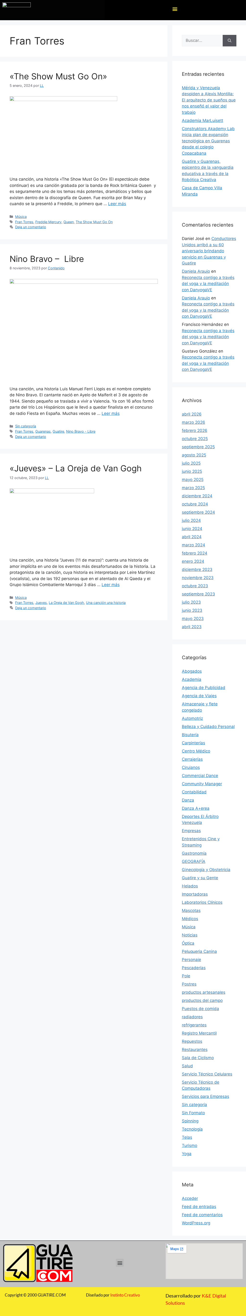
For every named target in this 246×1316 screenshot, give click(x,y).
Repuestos (192, 1041)
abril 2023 (192, 626)
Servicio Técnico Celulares (207, 1074)
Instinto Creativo (125, 1294)
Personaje (191, 959)
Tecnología (192, 1129)
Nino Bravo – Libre (47, 259)
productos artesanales (203, 992)
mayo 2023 (193, 618)
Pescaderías (194, 967)
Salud (187, 1065)
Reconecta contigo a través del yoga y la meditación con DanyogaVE (208, 283)
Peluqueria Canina (199, 951)
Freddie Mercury (48, 222)
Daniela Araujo (196, 271)
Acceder (190, 1198)
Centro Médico (196, 751)
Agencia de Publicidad (203, 687)
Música (21, 217)
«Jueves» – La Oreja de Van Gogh (76, 468)
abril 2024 (192, 536)
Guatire (58, 431)
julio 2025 (191, 463)
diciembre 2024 (197, 496)
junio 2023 (192, 610)
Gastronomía (194, 853)
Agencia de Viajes (199, 695)
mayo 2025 (192, 479)
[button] (175, 9)
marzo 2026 (193, 422)
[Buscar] (229, 40)
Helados (190, 886)
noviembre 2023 (198, 577)
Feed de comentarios (202, 1214)
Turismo (189, 1145)
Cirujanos (191, 767)
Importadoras (195, 894)
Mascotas (191, 910)
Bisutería (190, 734)
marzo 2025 (193, 487)
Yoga (186, 1153)
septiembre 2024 (198, 512)
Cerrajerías (192, 759)
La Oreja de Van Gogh (66, 603)
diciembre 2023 (197, 569)
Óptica (188, 943)
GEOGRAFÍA (193, 861)
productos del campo (202, 1000)
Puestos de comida (200, 1008)
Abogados (192, 671)
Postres (189, 984)
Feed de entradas (199, 1206)
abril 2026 (192, 414)
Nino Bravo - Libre (80, 431)
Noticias (189, 935)
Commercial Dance (200, 775)
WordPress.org (196, 1223)
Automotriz (192, 718)
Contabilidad (194, 792)
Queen (68, 222)
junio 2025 (192, 471)
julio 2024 (191, 520)
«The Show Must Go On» (58, 76)
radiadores (192, 1016)
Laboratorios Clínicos (202, 902)
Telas (187, 1137)
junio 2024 (192, 528)
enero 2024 (193, 561)
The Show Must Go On (94, 222)
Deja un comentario (30, 227)
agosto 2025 (194, 455)
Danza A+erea (195, 808)
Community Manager (202, 783)
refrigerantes (194, 1025)
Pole (186, 976)
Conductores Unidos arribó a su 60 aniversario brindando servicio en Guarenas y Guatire (209, 251)
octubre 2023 (195, 585)
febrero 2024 (194, 553)
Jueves (41, 603)
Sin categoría (25, 426)
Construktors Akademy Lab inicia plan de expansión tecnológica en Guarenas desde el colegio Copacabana (208, 141)
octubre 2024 (195, 504)
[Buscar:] (202, 40)
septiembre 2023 (198, 594)
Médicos (190, 918)
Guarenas (43, 431)
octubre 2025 (195, 438)
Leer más (117, 203)
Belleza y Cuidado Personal (208, 726)
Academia (191, 679)
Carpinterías (193, 742)
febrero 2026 (194, 430)
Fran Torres (24, 222)
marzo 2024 (193, 545)
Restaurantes (195, 1049)
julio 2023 (191, 602)
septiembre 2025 (198, 446)
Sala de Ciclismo (198, 1057)
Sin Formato (193, 1112)
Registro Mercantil (199, 1033)
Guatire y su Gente (200, 877)
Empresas (191, 830)
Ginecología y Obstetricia (206, 869)
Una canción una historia (106, 603)
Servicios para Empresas (205, 1096)
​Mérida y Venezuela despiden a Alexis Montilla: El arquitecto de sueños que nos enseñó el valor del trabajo (209, 100)
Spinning (190, 1121)
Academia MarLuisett (202, 120)
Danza (188, 800)
